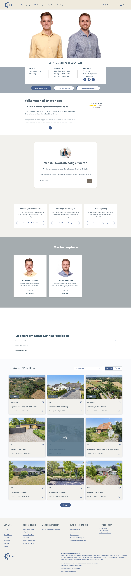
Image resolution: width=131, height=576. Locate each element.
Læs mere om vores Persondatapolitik (70, 568)
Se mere (65, 505)
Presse (5, 532)
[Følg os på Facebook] (89, 79)
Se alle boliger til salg (28, 529)
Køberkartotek (74, 532)
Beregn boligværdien (64, 88)
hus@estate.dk (30, 293)
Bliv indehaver (8, 535)
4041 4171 (89, 71)
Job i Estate (7, 540)
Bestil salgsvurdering (41, 88)
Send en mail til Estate (105, 533)
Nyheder (6, 529)
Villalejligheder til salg (29, 540)
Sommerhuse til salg (28, 543)
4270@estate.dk (93, 74)
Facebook (6, 543)
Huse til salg (26, 538)
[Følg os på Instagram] (93, 79)
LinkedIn (6, 546)
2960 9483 (65, 291)
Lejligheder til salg (28, 532)
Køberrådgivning (75, 529)
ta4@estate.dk (65, 293)
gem (43, 402)
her (105, 217)
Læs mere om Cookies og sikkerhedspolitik (71, 565)
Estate (9, 556)
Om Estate (6, 538)
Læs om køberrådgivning (100, 223)
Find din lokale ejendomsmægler (51, 529)
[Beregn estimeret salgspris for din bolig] (89, 181)
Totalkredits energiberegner (78, 540)
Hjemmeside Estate (9, 4)
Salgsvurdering (74, 535)
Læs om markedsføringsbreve (68, 571)
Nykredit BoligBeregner (77, 538)
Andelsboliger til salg (29, 535)
